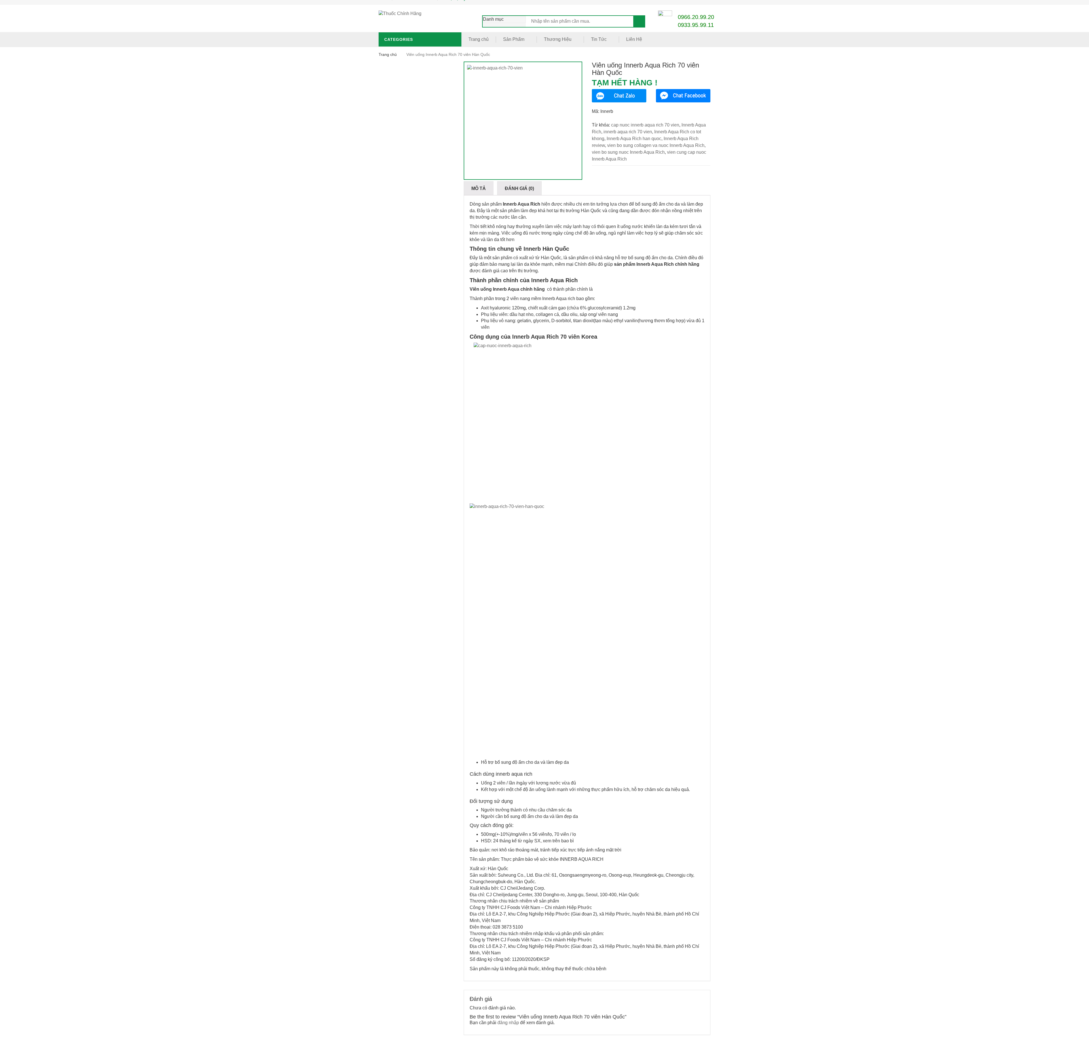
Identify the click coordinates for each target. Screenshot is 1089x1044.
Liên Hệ (634, 39)
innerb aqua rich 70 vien (627, 131)
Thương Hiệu (557, 39)
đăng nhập (508, 1022)
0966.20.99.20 (696, 17)
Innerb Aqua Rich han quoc (634, 138)
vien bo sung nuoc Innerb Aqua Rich (628, 152)
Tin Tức (599, 39)
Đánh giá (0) (519, 188)
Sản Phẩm (513, 39)
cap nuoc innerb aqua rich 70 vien (645, 125)
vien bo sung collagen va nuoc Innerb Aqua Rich (655, 145)
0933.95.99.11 (696, 25)
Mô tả (478, 188)
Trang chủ (478, 39)
